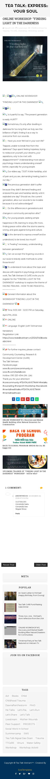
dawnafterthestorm (16, 705)
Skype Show (20, 509)
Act (7, 696)
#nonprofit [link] (20, 386)
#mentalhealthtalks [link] (12, 389)
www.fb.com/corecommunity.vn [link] (18, 368)
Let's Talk (25, 714)
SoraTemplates (25, 770)
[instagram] (33, 773)
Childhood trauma (39, 28)
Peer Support (12, 724)
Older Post (41, 565)
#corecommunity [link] (11, 382)
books (15, 696)
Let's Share (11, 714)
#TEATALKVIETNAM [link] (29, 382)
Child (24, 696)
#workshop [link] (30, 386)
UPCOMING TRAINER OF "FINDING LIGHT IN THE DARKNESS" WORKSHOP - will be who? (24, 472)
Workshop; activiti (35, 31)
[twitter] (19, 773)
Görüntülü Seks (22, 504)
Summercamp (13, 733)
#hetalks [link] (43, 382)
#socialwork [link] (41, 386)
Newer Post (8, 565)
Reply (17, 513)
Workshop (22, 31)
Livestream (11, 719)
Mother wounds (28, 719)
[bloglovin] (29, 773)
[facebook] (16, 773)
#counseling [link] (8, 386)
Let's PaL (22, 710)
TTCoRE (13, 31)
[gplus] (24, 773)
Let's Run (35, 710)
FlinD (32, 705)
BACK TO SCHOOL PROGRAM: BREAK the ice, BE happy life (24, 446)
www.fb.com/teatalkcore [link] (14, 372)
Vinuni (20, 743)
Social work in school (17, 729)
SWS (26, 733)
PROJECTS (29, 724)
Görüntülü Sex (21, 506)
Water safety (34, 743)
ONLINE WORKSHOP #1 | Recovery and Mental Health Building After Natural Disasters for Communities (23, 422)
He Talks (10, 710)
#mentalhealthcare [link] (12, 393)
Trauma (6, 31)
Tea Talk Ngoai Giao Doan (19, 738)
